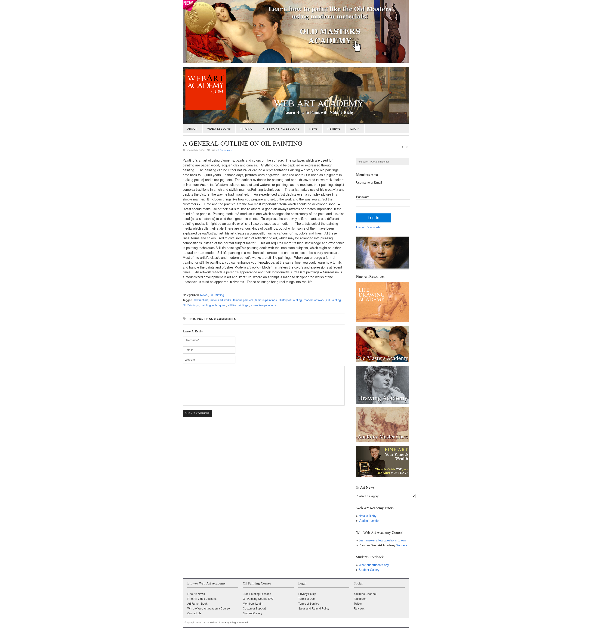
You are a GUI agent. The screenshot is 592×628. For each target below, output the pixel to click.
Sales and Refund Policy (313, 608)
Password (362, 197)
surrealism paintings (263, 305)
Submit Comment (197, 413)
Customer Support (254, 608)
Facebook (360, 598)
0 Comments (225, 150)
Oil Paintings (191, 305)
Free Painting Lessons (281, 128)
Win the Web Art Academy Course (208, 608)
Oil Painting (217, 295)
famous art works (220, 300)
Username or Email (369, 182)
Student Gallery (369, 570)
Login (355, 128)
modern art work (314, 300)
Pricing (246, 128)
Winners (401, 545)
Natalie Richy (367, 516)
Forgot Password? (368, 227)
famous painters (243, 300)
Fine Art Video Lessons (201, 598)
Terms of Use (306, 598)
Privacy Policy (307, 594)
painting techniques (213, 305)
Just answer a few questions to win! (383, 540)
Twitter (358, 603)
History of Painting (290, 300)
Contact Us (194, 613)
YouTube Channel (365, 594)
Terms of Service (308, 603)
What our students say (374, 565)
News (313, 128)
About (192, 128)
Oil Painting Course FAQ (258, 598)
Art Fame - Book (197, 603)
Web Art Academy (319, 103)
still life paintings (238, 305)
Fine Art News (196, 594)
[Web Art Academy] (204, 109)
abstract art (201, 300)
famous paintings (266, 300)
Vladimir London (369, 520)
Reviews (334, 128)
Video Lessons (219, 128)
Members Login (252, 603)
